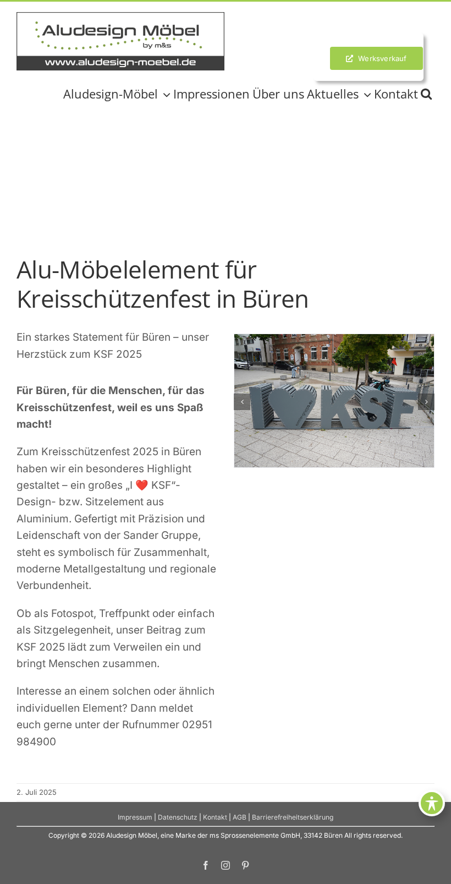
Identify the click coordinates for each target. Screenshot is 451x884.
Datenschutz (177, 817)
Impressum (135, 817)
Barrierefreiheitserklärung (292, 817)
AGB (239, 817)
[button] (426, 93)
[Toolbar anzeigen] (432, 803)
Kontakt (215, 817)
